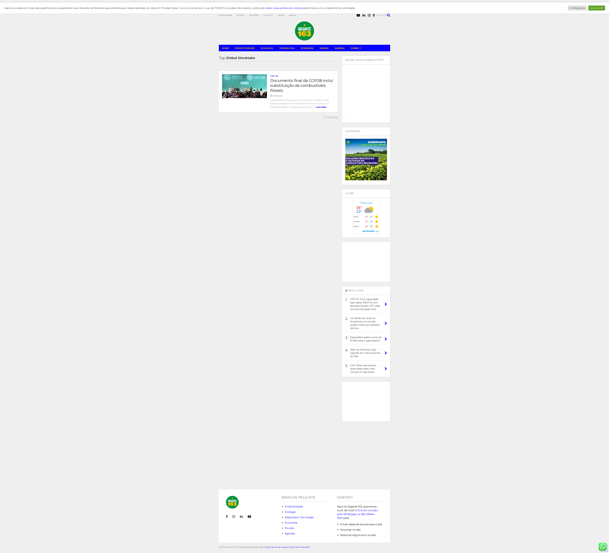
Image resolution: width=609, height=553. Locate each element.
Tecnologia (254, 15)
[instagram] (369, 15)
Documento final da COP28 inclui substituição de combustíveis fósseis (301, 85)
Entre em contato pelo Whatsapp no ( (357, 514)
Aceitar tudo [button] (596, 8)
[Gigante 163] (304, 39)
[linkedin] (364, 15)
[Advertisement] (366, 262)
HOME (225, 48)
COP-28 (274, 76)
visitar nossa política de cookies (283, 8)
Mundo (281, 15)
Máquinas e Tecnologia (299, 517)
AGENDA (339, 48)
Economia (268, 15)
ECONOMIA (307, 48)
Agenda (292, 15)
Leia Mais (321, 107)
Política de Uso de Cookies (276, 547)
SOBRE (355, 48)
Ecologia (240, 15)
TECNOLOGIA (287, 48)
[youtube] (358, 15)
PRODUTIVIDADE (245, 48)
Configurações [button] (577, 8)
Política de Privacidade (299, 547)
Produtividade (225, 15)
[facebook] (374, 15)
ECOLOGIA (267, 48)
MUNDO (324, 48)
